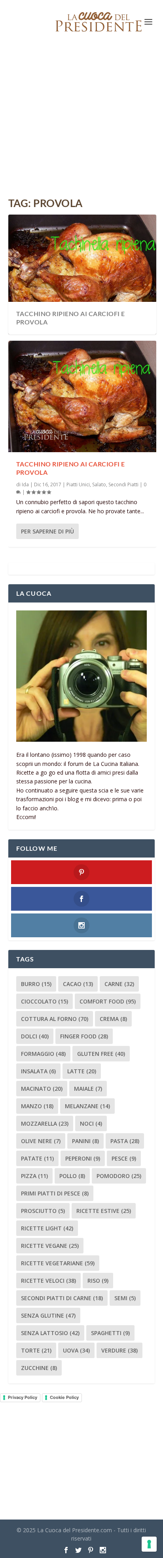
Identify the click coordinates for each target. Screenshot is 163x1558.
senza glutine (48, 1315)
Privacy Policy (22, 1397)
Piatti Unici (78, 484)
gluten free (101, 1053)
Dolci (35, 1036)
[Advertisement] (81, 120)
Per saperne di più (47, 531)
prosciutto (43, 1211)
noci (91, 1123)
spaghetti (110, 1333)
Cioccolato (44, 1001)
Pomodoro (119, 1176)
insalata (38, 1071)
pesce (124, 1158)
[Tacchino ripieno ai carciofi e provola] (82, 396)
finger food (84, 1036)
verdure (119, 1350)
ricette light (47, 1228)
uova (76, 1350)
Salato (99, 484)
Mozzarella (44, 1123)
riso (97, 1280)
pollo (72, 1176)
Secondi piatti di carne (62, 1298)
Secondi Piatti (123, 484)
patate (37, 1158)
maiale (88, 1088)
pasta (124, 1141)
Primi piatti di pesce (55, 1193)
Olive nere (41, 1141)
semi (125, 1298)
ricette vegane (50, 1245)
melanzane (87, 1106)
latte (81, 1071)
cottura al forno (54, 1019)
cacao (78, 984)
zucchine (39, 1368)
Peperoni (82, 1158)
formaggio (43, 1053)
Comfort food (108, 1001)
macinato (42, 1088)
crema (113, 1019)
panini (85, 1141)
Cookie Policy (64, 1397)
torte (36, 1350)
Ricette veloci (48, 1280)
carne (119, 984)
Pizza (34, 1176)
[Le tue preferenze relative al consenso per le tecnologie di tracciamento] (149, 1544)
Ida (25, 484)
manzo (37, 1106)
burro (36, 984)
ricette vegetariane (58, 1263)
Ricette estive (103, 1211)
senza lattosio (50, 1333)
